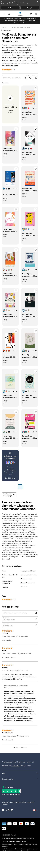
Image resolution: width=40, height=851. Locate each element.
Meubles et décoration (29, 575)
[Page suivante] (26, 486)
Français (29, 8)
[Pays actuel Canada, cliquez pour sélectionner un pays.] (35, 810)
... (10, 27)
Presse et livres (26, 579)
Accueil (4, 27)
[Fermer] (37, 1)
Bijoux (4, 571)
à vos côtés (15, 766)
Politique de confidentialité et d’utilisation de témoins (18, 838)
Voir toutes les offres (20, 22)
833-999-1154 (6, 835)
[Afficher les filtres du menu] (36, 77)
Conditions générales (8, 841)
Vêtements (24, 587)
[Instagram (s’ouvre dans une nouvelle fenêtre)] (9, 810)
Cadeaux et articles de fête (10, 576)
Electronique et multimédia (7, 582)
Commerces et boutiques (22, 27)
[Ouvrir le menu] (4, 14)
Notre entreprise (8, 779)
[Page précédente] (14, 486)
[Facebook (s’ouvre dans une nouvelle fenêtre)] (3, 810)
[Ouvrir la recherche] (8, 13)
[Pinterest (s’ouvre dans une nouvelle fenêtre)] (12, 810)
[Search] (36, 613)
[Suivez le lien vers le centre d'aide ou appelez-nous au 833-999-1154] (31, 13)
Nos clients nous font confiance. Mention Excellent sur (18, 803)
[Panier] (36, 13)
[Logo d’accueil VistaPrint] (20, 14)
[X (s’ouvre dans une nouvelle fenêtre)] (6, 810)
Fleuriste (5, 587)
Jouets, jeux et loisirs (28, 571)
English (10, 8)
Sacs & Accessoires (28, 583)
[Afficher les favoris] (30, 77)
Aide (3, 773)
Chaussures (7, 30)
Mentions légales (21, 841)
